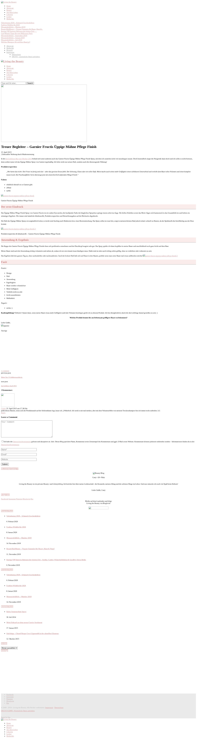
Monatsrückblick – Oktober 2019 (13, 27)
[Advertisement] (98, 351)
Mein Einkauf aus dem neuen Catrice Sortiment (24, 623)
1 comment (5, 371)
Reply (3, 413)
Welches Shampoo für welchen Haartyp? (15, 42)
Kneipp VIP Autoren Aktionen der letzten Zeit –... (19, 31)
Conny (3, 408)
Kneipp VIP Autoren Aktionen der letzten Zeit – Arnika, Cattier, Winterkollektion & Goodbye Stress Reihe (46, 560)
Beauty (9, 10)
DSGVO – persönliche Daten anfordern (26, 57)
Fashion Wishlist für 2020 (10, 25)
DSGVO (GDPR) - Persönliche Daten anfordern (18, 711)
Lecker (8, 17)
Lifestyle (9, 15)
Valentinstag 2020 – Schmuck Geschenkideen (17, 23)
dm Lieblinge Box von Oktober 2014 (19, 159)
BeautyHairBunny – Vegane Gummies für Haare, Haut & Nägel (30, 549)
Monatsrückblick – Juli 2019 (11, 40)
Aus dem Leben (12, 12)
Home (8, 6)
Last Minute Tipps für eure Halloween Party (17, 33)
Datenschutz (16, 55)
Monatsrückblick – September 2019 (14, 36)
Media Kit (10, 19)
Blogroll (9, 50)
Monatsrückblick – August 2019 (13, 38)
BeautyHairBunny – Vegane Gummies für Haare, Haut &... (22, 29)
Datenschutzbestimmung (22, 442)
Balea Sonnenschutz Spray (16, 612)
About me (10, 8)
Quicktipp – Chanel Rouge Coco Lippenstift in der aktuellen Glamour (32, 634)
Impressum (10, 52)
